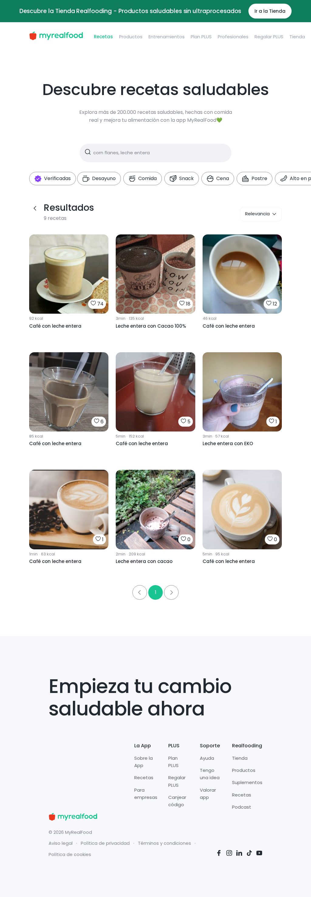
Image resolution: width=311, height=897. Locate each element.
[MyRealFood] (56, 37)
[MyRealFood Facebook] (219, 854)
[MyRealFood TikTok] (249, 854)
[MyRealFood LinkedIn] (239, 854)
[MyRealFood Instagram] (229, 854)
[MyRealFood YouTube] (259, 854)
